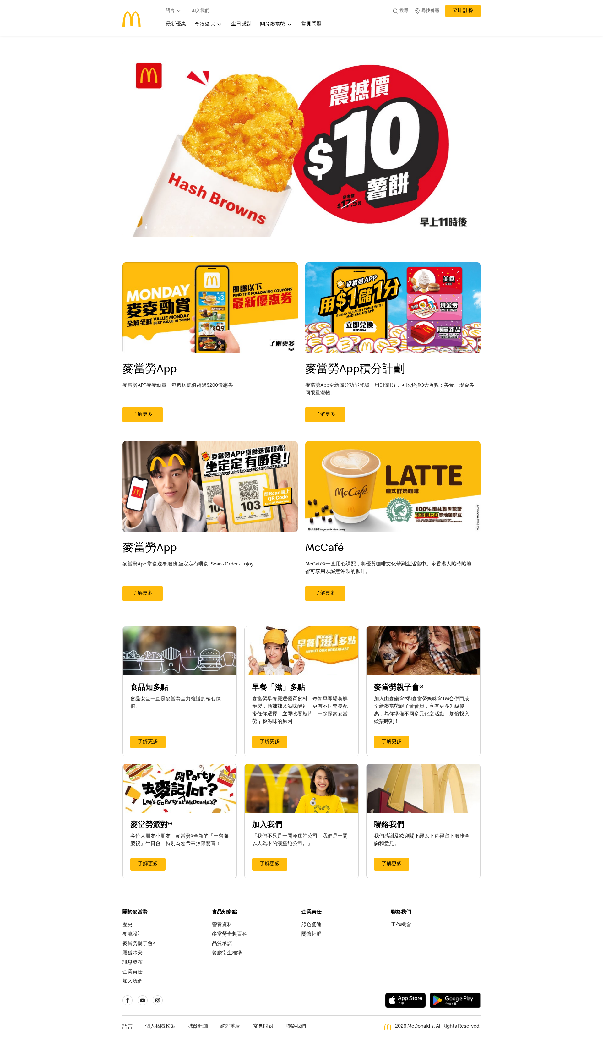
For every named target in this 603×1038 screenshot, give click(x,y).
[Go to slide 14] (242, 227)
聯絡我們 (401, 912)
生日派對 (241, 24)
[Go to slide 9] (198, 227)
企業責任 (132, 972)
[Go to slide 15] (251, 227)
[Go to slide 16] (260, 227)
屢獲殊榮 (132, 953)
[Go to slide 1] (128, 227)
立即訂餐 (463, 11)
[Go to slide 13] (234, 227)
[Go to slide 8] (190, 227)
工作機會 (401, 925)
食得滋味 (205, 24)
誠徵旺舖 (198, 1026)
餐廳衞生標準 (227, 953)
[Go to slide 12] (225, 227)
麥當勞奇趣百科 (229, 934)
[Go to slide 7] (181, 227)
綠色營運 (312, 925)
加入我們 (200, 11)
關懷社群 (312, 934)
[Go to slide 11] (216, 227)
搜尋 (403, 11)
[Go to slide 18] (277, 227)
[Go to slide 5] (163, 227)
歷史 (127, 925)
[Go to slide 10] (207, 227)
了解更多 (143, 414)
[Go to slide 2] (137, 227)
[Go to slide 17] (269, 227)
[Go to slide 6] (172, 227)
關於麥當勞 (272, 24)
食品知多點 (224, 912)
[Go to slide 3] (146, 227)
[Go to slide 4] (154, 227)
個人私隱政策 (160, 1026)
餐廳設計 (132, 934)
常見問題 (312, 24)
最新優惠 (176, 24)
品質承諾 (222, 944)
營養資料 (222, 925)
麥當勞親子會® (138, 944)
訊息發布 (132, 962)
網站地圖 (230, 1026)
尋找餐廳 (430, 11)
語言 (170, 11)
